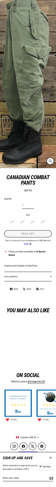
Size (28, 215)
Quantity (7, 199)
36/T (43, 222)
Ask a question (11, 276)
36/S (33, 222)
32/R (12, 222)
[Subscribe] (51, 478)
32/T (22, 222)
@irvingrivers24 (36, 381)
